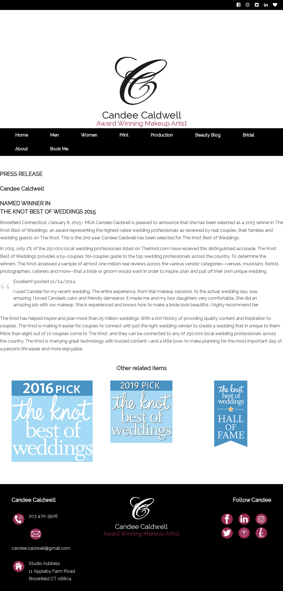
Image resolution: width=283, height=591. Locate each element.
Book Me (59, 148)
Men (54, 135)
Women (89, 135)
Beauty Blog (208, 135)
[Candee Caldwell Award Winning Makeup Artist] (141, 37)
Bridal (248, 135)
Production (162, 135)
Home (21, 135)
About (21, 148)
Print (124, 135)
